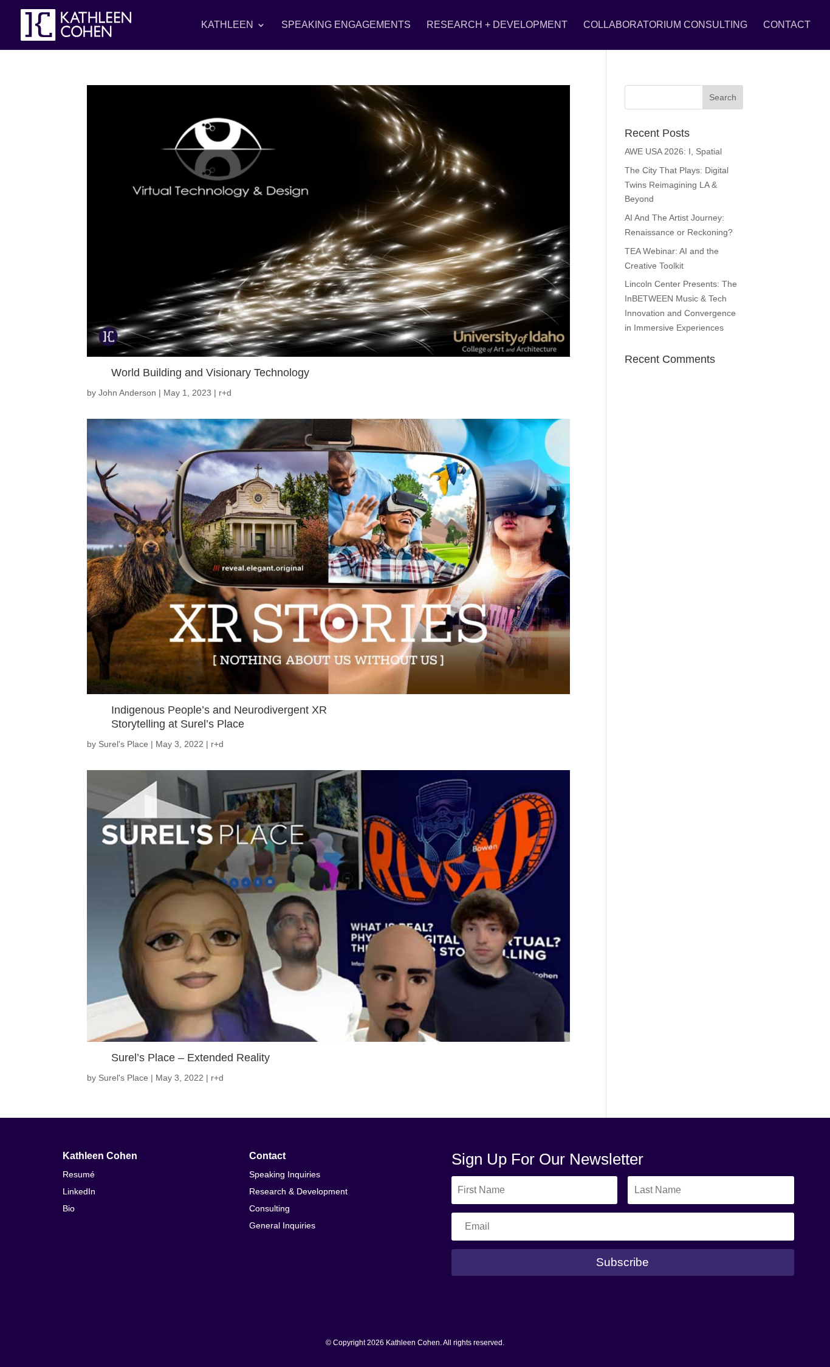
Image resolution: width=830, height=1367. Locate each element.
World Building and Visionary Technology (210, 373)
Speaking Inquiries (284, 1174)
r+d (225, 393)
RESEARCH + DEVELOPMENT (497, 25)
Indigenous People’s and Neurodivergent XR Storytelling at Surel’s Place (219, 717)
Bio (69, 1208)
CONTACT (787, 25)
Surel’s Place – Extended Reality (190, 1058)
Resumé (79, 1174)
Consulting (269, 1208)
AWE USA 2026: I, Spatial (673, 151)
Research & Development (298, 1191)
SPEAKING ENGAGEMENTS (346, 25)
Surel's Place (123, 744)
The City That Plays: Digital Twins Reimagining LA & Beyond (677, 184)
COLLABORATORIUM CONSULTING (665, 25)
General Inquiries (282, 1225)
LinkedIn (79, 1191)
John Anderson (127, 393)
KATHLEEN (227, 25)
